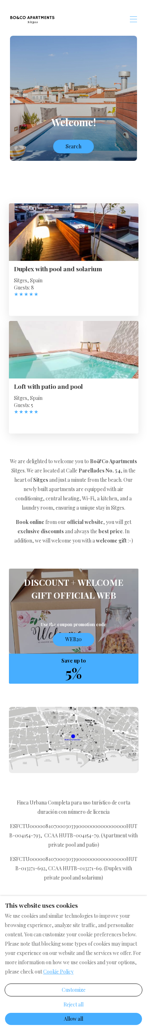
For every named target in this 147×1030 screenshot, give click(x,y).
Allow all (73, 1018)
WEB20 (73, 639)
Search (73, 146)
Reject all (73, 1004)
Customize (74, 989)
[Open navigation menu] (133, 19)
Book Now (73, 613)
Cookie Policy (58, 971)
